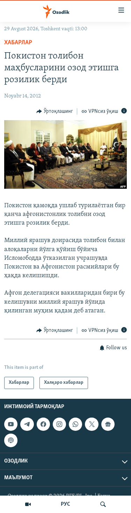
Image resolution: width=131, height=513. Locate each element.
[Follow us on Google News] (108, 424)
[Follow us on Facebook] (43, 424)
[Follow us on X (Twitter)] (91, 424)
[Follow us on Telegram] (27, 424)
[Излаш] (103, 504)
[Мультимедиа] (27, 504)
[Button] (54, 111)
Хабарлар (18, 43)
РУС (65, 504)
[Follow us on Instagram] (59, 424)
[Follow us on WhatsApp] (75, 424)
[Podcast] (10, 440)
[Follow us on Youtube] (10, 424)
